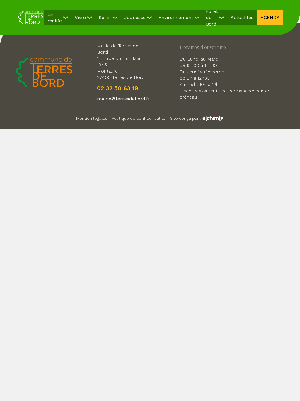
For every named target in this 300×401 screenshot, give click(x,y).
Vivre (80, 17)
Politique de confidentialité (139, 118)
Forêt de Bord (212, 17)
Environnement (175, 17)
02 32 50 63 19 (117, 88)
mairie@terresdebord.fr (123, 99)
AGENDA (270, 17)
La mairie (54, 17)
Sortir (105, 17)
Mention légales (92, 118)
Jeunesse (135, 17)
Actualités (242, 17)
